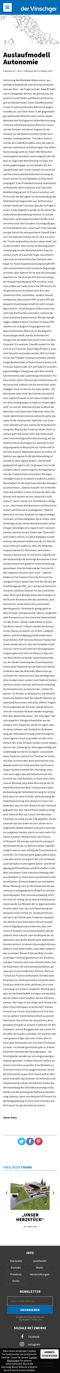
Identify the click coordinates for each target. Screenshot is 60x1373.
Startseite (16, 1261)
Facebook (34, 1336)
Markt (39, 1267)
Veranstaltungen (39, 1274)
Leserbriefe (39, 1261)
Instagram (33, 1344)
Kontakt (16, 1267)
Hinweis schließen (49, 1353)
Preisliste (15, 1274)
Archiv (16, 1281)
